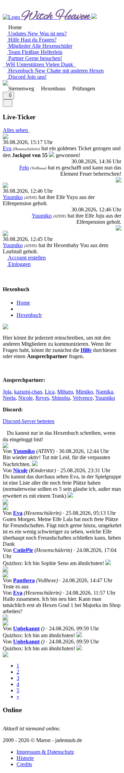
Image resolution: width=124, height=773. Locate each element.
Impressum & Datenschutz (45, 752)
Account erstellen (26, 258)
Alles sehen (16, 130)
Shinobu (61, 398)
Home (23, 303)
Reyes (42, 398)
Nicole (25, 398)
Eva (7, 148)
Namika (104, 392)
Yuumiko (13, 197)
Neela (9, 398)
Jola (7, 392)
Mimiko (84, 392)
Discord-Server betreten (28, 421)
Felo (24, 167)
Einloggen (19, 264)
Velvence (83, 398)
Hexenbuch (29, 315)
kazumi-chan (28, 392)
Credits (24, 764)
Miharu (65, 392)
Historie (25, 758)
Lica (49, 392)
